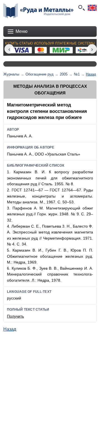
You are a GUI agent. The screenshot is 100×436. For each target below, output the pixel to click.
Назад (91, 74)
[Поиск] (81, 7)
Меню (22, 31)
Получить (15, 316)
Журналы (11, 74)
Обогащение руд (40, 74)
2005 (64, 74)
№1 (77, 74)
